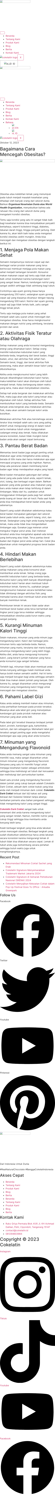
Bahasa (9, 122)
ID (13, 63)
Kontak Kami (12, 52)
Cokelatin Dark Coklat (12, 809)
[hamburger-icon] (2, 33)
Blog (8, 46)
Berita (9, 49)
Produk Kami (12, 42)
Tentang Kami (13, 39)
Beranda (10, 35)
